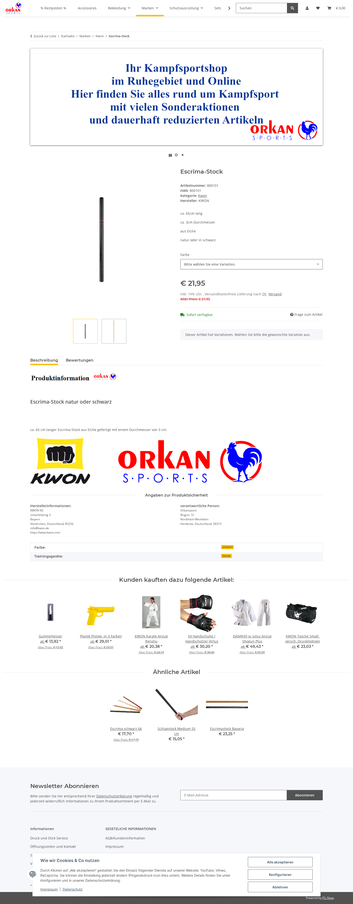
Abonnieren (304, 795)
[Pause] (170, 155)
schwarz (227, 547)
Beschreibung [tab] (44, 360)
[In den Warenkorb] (34, 165)
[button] (226, 8)
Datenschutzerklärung (114, 796)
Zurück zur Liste (45, 36)
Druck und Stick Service (49, 838)
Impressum (49, 889)
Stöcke (226, 556)
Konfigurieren (280, 875)
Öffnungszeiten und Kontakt (53, 846)
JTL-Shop (328, 898)
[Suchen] (292, 8)
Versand (275, 294)
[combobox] (251, 264)
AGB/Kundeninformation (125, 838)
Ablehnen (280, 887)
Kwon (202, 195)
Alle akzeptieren (280, 862)
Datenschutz (73, 889)
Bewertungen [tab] (79, 360)
